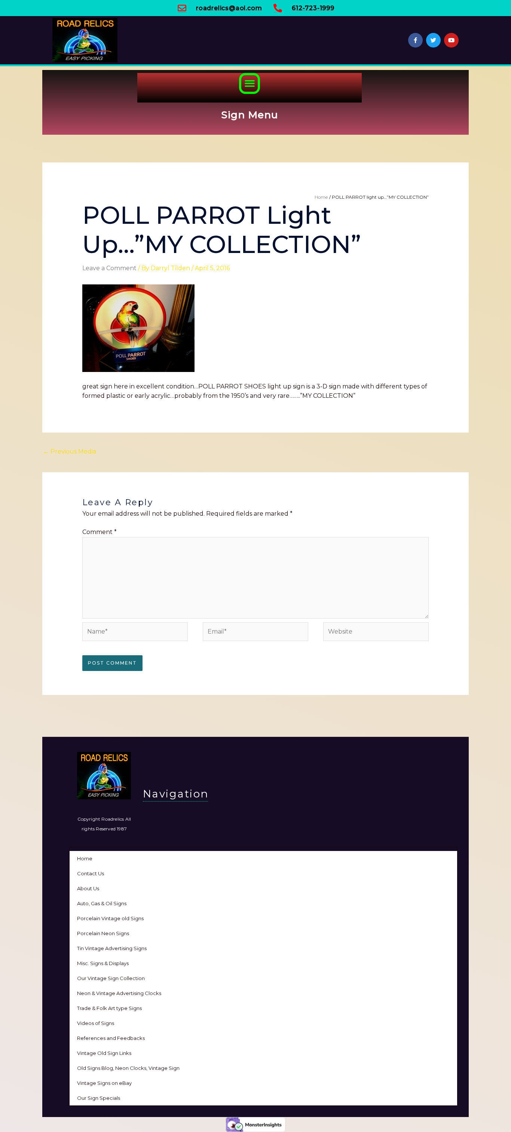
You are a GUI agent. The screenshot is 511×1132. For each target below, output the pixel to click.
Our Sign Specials (98, 1098)
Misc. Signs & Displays (103, 963)
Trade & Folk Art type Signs (109, 1008)
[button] (249, 83)
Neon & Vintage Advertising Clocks (119, 993)
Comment (99, 532)
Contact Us (90, 873)
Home (84, 858)
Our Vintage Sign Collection (111, 978)
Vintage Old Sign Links (104, 1053)
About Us (88, 888)
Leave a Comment (109, 268)
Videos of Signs (95, 1023)
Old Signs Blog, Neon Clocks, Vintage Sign (128, 1068)
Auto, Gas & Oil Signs (101, 903)
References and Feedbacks (111, 1038)
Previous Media (69, 451)
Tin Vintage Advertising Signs (112, 948)
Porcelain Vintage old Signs (110, 918)
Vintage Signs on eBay (104, 1083)
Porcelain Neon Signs (103, 933)
